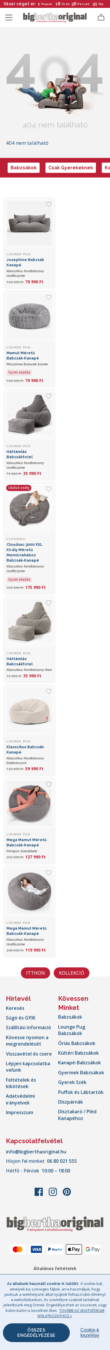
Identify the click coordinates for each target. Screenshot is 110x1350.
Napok (47, 4)
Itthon (35, 973)
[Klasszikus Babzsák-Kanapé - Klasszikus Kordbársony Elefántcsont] (29, 710)
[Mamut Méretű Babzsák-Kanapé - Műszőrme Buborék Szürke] (29, 316)
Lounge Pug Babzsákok (71, 1030)
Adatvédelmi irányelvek (20, 1099)
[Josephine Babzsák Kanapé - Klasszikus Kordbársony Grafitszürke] (29, 223)
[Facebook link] (39, 1195)
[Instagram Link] (53, 1195)
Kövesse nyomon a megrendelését (27, 1040)
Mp (101, 4)
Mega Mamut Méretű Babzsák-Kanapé (26, 845)
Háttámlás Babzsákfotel (29, 664)
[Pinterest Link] (67, 1195)
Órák (66, 4)
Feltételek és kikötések (21, 1083)
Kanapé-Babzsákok (79, 1062)
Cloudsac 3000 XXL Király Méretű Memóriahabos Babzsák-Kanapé (25, 557)
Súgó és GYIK (20, 1018)
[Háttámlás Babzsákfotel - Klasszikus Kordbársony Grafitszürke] (29, 415)
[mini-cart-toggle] (101, 17)
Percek (83, 4)
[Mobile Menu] (8, 17)
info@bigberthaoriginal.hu (36, 1151)
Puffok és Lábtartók (81, 1092)
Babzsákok (24, 168)
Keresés (15, 1008)
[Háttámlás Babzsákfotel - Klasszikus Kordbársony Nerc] (29, 622)
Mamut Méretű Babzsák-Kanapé (27, 358)
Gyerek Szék (72, 1082)
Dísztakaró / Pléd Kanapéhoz (77, 1114)
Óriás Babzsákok (76, 1043)
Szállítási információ (28, 1027)
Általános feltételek (55, 1268)
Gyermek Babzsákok (81, 1072)
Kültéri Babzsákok (78, 1053)
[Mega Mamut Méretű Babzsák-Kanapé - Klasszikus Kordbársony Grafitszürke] (29, 892)
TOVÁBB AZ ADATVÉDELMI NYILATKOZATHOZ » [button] (71, 1313)
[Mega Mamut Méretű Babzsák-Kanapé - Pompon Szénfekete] (29, 803)
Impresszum (19, 1112)
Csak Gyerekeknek (70, 168)
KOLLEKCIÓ (71, 973)
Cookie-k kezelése (89, 1332)
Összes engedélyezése (36, 1332)
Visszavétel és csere (29, 1054)
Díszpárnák (70, 1102)
